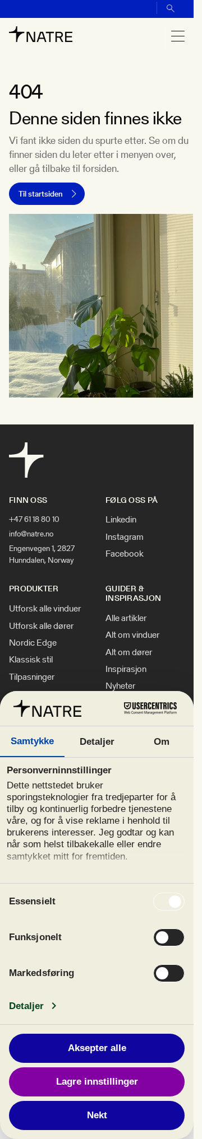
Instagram (124, 537)
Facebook (124, 554)
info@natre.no (31, 533)
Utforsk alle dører (41, 626)
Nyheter (120, 686)
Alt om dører (128, 652)
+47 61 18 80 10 (34, 519)
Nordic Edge (33, 643)
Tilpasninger (31, 677)
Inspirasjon (125, 669)
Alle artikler (125, 618)
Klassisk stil (31, 659)
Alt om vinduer (132, 635)
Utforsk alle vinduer (45, 609)
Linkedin (120, 520)
